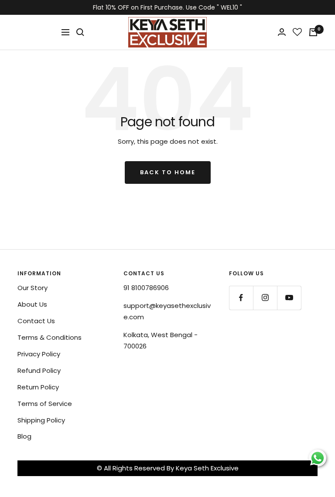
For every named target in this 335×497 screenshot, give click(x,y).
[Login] (282, 32)
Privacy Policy (38, 353)
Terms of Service (44, 403)
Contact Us (36, 320)
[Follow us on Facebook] (241, 298)
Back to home (167, 172)
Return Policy (38, 387)
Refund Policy (39, 370)
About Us (32, 304)
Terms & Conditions (49, 337)
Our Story (32, 287)
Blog (24, 436)
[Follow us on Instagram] (265, 298)
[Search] (80, 32)
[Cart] (313, 32)
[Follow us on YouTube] (289, 298)
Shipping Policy (41, 420)
